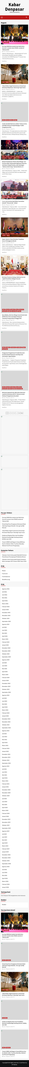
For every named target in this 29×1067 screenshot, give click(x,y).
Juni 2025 (4, 630)
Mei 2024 (4, 668)
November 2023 (6, 686)
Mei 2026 (4, 597)
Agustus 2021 (5, 766)
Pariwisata (10, 157)
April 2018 (5, 878)
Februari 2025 (5, 642)
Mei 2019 (4, 840)
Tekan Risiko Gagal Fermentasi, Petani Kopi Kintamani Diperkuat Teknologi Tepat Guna (13, 531)
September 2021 (6, 763)
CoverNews (22, 1062)
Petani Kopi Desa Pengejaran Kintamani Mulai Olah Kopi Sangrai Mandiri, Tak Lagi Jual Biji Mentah (14, 525)
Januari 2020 (5, 816)
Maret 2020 (5, 810)
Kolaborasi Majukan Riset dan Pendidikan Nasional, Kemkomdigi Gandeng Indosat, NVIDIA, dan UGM (12, 537)
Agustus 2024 (5, 659)
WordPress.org (6, 579)
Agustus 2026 (5, 589)
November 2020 (6, 792)
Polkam (4, 235)
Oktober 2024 (5, 654)
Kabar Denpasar (14, 7)
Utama (22, 157)
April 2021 (5, 778)
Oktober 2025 (5, 618)
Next (22, 413)
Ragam (7, 42)
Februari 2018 (5, 884)
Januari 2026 (5, 609)
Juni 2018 (4, 872)
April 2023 (5, 707)
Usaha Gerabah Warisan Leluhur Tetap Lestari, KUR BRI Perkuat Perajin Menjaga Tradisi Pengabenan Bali (14, 125)
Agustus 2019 (5, 831)
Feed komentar (6, 576)
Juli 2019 (4, 834)
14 (19, 413)
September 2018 (6, 863)
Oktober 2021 (5, 760)
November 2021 (6, 757)
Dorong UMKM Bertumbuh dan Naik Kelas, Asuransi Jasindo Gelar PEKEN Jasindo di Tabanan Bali (13, 48)
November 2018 (6, 857)
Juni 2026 (4, 594)
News (12, 120)
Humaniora (18, 156)
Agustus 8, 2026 (9, 168)
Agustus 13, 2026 (10, 129)
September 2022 (6, 727)
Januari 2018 (5, 887)
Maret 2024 (5, 674)
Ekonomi (7, 120)
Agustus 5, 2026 (9, 242)
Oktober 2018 (5, 860)
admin (4, 51)
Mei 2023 (4, 704)
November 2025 (6, 615)
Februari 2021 (5, 784)
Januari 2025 (5, 645)
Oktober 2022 (5, 724)
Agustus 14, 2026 (10, 1026)
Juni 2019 (4, 837)
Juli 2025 (4, 627)
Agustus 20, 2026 (10, 969)
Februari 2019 (5, 849)
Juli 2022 (4, 733)
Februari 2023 (5, 713)
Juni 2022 (4, 736)
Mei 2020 (4, 804)
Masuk (4, 570)
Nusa (24, 195)
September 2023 (6, 692)
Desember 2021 (6, 754)
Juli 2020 (4, 798)
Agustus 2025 (5, 624)
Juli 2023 (4, 698)
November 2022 (6, 721)
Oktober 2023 (5, 689)
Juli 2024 (4, 662)
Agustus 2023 (5, 695)
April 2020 (5, 807)
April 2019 (5, 843)
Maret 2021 (5, 781)
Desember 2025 (6, 612)
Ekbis (4, 42)
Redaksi (4, 904)
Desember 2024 (6, 648)
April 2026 (5, 600)
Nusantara (5, 157)
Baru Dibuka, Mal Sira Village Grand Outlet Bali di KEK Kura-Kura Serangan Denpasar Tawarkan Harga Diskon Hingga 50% (14, 316)
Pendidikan (21, 233)
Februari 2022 (5, 748)
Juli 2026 (4, 592)
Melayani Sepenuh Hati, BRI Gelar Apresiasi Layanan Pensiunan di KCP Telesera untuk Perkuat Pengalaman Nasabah (13, 394)
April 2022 (5, 742)
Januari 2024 (5, 680)
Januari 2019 (5, 851)
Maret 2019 (5, 846)
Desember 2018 (6, 854)
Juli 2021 (4, 769)
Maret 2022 (5, 745)
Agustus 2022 (5, 730)
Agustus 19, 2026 (10, 89)
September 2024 (6, 657)
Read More (4, 61)
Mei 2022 (4, 739)
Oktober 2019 (5, 825)
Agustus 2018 (5, 866)
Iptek (17, 195)
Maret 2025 (5, 639)
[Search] (26, 17)
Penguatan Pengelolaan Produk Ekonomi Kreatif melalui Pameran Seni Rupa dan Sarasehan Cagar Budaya (13, 354)
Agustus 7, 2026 (9, 204)
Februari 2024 (5, 677)
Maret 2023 (5, 710)
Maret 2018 (5, 881)
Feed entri (5, 573)
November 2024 (6, 651)
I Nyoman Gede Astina (8, 555)
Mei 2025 (4, 633)
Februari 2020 (5, 813)
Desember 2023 (6, 683)
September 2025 (6, 621)
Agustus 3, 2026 (9, 397)
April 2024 (5, 671)
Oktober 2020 (5, 795)
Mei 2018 (4, 875)
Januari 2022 (5, 751)
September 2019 (6, 828)
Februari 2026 (5, 606)
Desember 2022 (6, 719)
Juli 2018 (4, 869)
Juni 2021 (4, 772)
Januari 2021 (5, 786)
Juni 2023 (4, 701)
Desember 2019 (6, 819)
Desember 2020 (6, 789)
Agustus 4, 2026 (9, 280)
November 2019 (6, 822)
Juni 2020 (4, 801)
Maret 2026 (5, 603)
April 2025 (5, 636)
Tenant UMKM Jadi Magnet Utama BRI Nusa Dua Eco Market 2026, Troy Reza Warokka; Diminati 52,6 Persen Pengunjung (13, 543)
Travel (18, 157)
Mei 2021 (4, 775)
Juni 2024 (4, 665)
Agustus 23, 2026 (10, 51)
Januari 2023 (5, 716)
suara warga (14, 311)
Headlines (13, 156)
